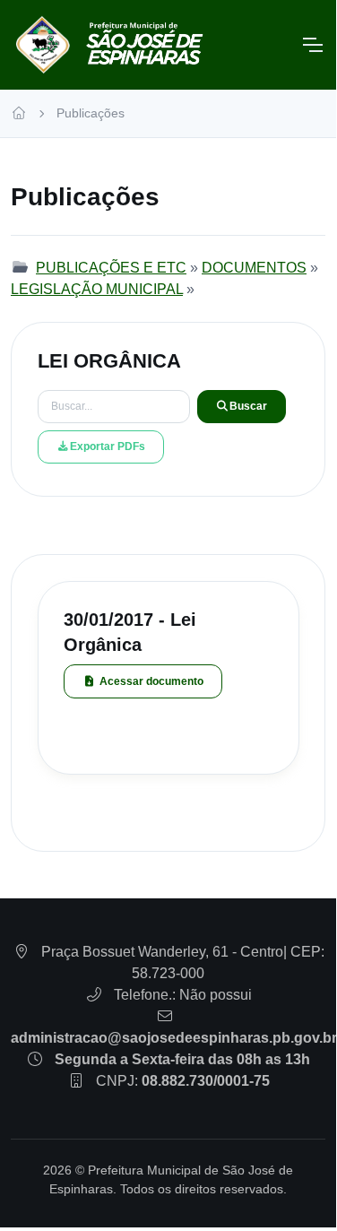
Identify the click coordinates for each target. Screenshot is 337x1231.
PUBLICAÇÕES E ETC (111, 267)
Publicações (90, 113)
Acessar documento (151, 681)
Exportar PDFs (107, 446)
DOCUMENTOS (254, 267)
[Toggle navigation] (311, 45)
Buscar (248, 406)
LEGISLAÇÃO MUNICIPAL (97, 289)
